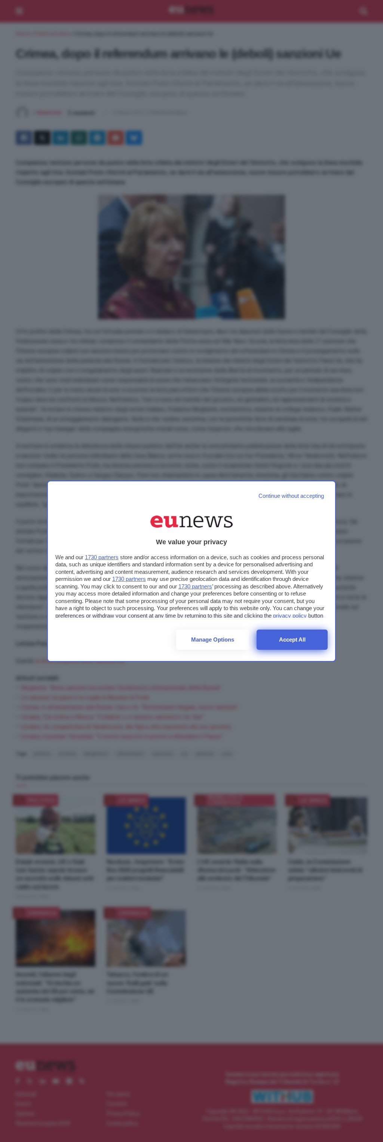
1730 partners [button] (102, 557)
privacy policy (290, 615)
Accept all (292, 639)
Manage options (212, 639)
